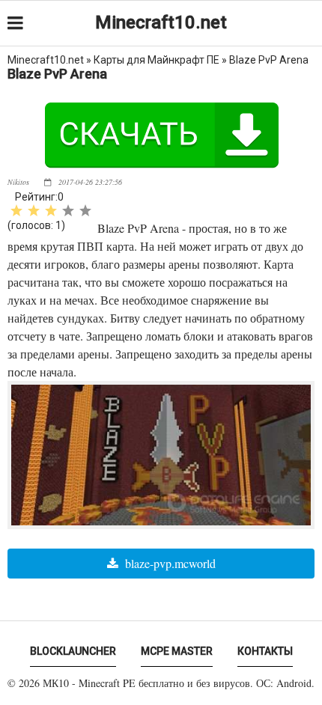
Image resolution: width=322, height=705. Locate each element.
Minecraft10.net (161, 22)
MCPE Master (177, 651)
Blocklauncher (73, 651)
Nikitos (18, 182)
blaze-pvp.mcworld (169, 563)
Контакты (265, 651)
